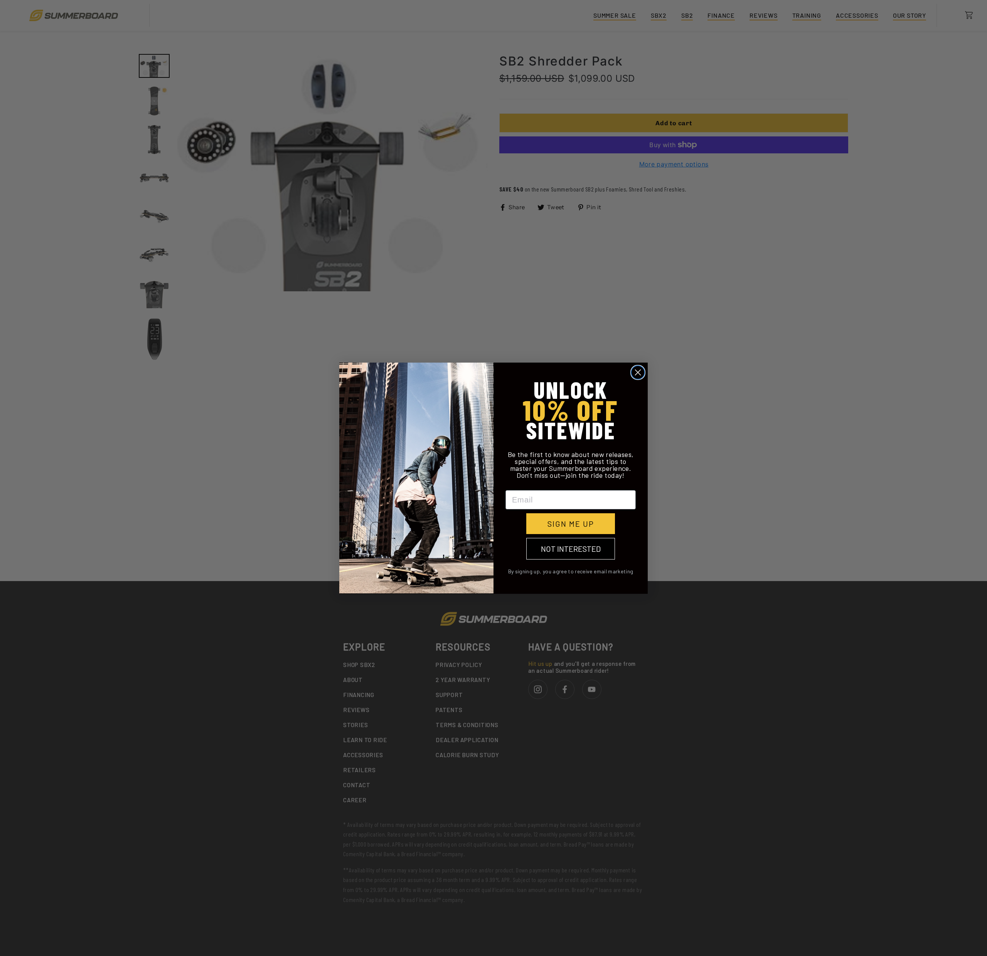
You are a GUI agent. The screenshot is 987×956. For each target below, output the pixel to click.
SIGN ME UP (570, 523)
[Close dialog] (638, 372)
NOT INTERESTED (571, 548)
